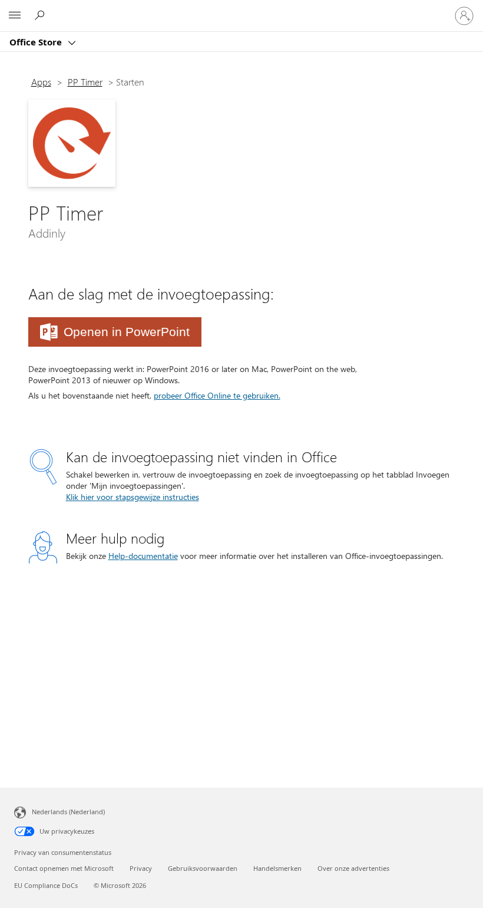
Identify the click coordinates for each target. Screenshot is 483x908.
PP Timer (85, 81)
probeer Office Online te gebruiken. (217, 395)
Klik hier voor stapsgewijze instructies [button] (132, 496)
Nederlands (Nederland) (68, 811)
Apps (41, 81)
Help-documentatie (143, 555)
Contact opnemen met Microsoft (64, 868)
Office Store (36, 42)
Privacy (141, 868)
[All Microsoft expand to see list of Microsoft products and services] (15, 16)
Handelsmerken (277, 868)
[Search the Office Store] (41, 15)
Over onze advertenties (353, 868)
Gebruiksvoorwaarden (202, 868)
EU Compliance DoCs (46, 885)
